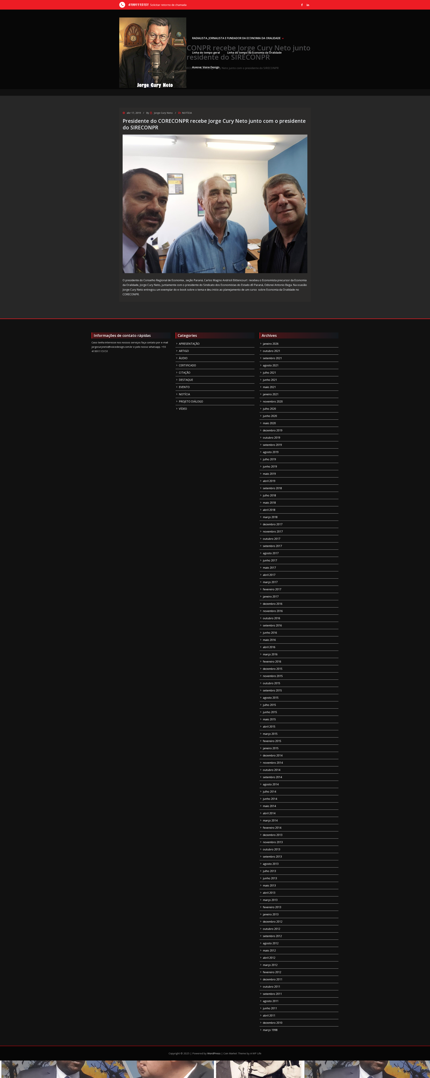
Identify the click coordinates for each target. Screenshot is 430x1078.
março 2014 (270, 820)
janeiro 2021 (270, 394)
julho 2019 (269, 459)
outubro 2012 (271, 929)
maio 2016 (269, 640)
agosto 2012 (270, 943)
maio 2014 (269, 806)
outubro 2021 (271, 351)
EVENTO (184, 387)
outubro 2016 (271, 618)
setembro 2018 (272, 488)
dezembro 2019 (272, 430)
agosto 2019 (270, 452)
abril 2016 (269, 647)
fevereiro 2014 (272, 828)
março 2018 (270, 517)
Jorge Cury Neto (163, 112)
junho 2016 (270, 633)
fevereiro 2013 (272, 907)
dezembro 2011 (272, 979)
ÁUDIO (183, 358)
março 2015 (270, 734)
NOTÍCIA (187, 112)
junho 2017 (270, 560)
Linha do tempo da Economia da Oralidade (254, 52)
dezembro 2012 (272, 921)
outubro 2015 (271, 683)
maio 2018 (269, 502)
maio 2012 (269, 950)
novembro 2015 (273, 676)
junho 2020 (270, 416)
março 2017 (270, 582)
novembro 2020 (273, 401)
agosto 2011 (270, 1001)
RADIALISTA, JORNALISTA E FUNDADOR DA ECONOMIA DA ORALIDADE (236, 38)
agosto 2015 (270, 698)
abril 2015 (269, 726)
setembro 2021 (272, 358)
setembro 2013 (272, 856)
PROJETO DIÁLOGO (191, 401)
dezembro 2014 (272, 755)
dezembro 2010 (272, 1023)
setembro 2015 (272, 690)
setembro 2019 (272, 445)
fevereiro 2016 (272, 661)
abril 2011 (269, 1015)
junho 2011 (270, 1008)
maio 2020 (269, 423)
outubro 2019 (271, 437)
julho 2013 (269, 871)
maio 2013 (269, 885)
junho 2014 (270, 799)
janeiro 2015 (270, 748)
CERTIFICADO (187, 365)
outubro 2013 (271, 849)
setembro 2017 (272, 546)
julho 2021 (269, 372)
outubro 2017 (271, 539)
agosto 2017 (270, 553)
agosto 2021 (270, 365)
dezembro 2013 (272, 835)
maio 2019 (269, 474)
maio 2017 (269, 567)
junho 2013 (270, 878)
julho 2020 (269, 409)
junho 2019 (270, 466)
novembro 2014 (273, 763)
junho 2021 (270, 380)
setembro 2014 (272, 777)
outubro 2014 (271, 770)
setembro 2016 (272, 625)
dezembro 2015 (272, 669)
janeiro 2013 (270, 914)
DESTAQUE (186, 380)
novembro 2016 (273, 611)
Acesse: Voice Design (205, 67)
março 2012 (270, 965)
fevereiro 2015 (272, 741)
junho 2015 (270, 712)
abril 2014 (269, 813)
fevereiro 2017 (272, 589)
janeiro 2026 (270, 344)
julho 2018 (269, 495)
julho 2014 (269, 791)
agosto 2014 (270, 784)
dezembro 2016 (272, 604)
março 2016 (270, 654)
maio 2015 (269, 719)
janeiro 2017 (270, 596)
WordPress (214, 1053)
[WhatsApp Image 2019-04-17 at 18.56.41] (215, 204)
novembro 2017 (273, 531)
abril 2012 (269, 958)
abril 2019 (269, 481)
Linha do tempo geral (206, 52)
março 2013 (270, 900)
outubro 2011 (271, 986)
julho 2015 (269, 705)
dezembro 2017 (272, 524)
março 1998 (270, 1030)
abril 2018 (269, 510)
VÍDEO (183, 409)
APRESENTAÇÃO (189, 344)
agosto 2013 (270, 864)
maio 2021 (269, 387)
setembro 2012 (272, 936)
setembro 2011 (272, 994)
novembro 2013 (273, 842)
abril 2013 (269, 893)
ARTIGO (184, 351)
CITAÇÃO (184, 372)
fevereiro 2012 (272, 972)
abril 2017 (269, 575)
